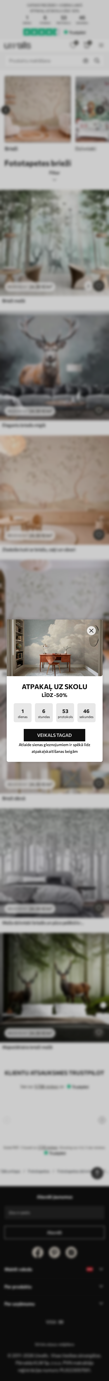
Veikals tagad (54, 735)
